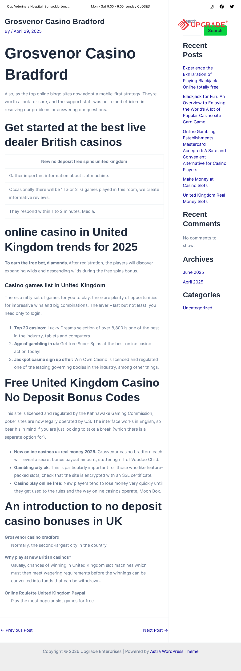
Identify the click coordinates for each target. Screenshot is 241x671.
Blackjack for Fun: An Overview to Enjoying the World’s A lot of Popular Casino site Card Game (204, 109)
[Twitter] (232, 6)
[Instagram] (211, 6)
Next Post (155, 630)
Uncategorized (197, 307)
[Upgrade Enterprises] (202, 24)
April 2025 (193, 281)
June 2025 (193, 272)
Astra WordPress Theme (174, 651)
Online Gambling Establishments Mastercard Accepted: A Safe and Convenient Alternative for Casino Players (204, 150)
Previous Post (16, 630)
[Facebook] (222, 6)
